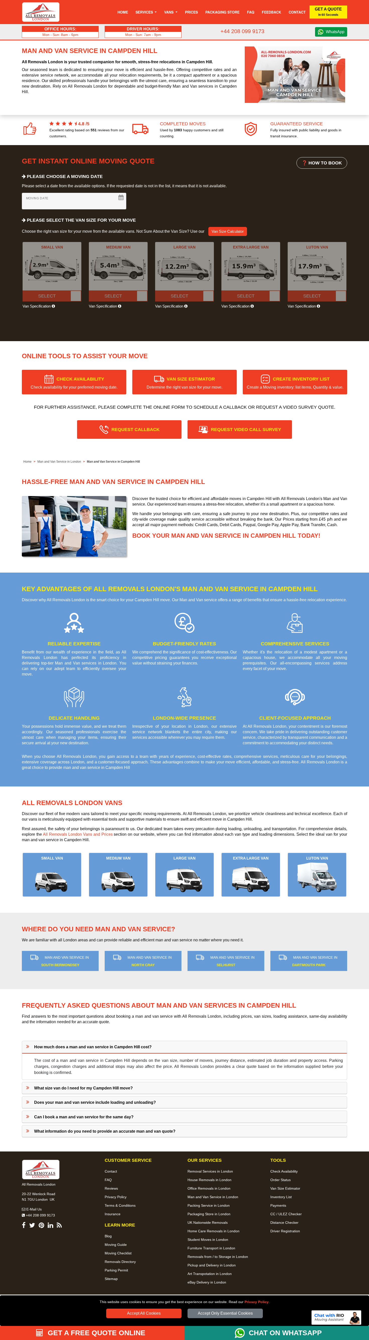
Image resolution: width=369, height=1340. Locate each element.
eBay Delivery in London (207, 1282)
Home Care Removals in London (213, 1231)
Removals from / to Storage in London (218, 1257)
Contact (297, 12)
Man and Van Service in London (59, 461)
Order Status (280, 1180)
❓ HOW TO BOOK (322, 162)
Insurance (112, 1214)
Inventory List (281, 1197)
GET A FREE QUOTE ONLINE (95, 1333)
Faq (250, 12)
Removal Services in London (210, 1171)
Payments (278, 1205)
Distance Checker (284, 1223)
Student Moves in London (208, 1240)
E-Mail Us (33, 1209)
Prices (191, 12)
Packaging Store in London (209, 1214)
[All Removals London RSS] (59, 1226)
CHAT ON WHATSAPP (285, 1333)
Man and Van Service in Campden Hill (113, 461)
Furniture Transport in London (211, 1248)
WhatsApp (335, 32)
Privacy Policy (256, 1302)
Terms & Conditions (120, 1205)
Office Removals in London (209, 1188)
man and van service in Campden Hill (96, 767)
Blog (108, 1236)
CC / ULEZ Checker (286, 1214)
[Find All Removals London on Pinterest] (41, 1226)
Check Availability (284, 1171)
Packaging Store (222, 12)
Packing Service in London (209, 1205)
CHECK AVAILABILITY (74, 383)
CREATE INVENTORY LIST (295, 383)
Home (122, 12)
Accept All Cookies (144, 1313)
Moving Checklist (118, 1253)
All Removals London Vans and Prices (78, 834)
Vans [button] (169, 12)
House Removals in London (209, 1180)
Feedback (271, 12)
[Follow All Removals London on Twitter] (32, 1226)
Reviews (111, 1188)
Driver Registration (285, 1231)
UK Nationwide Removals (208, 1223)
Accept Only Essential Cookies (225, 1313)
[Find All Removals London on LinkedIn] (50, 1226)
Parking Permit (116, 1270)
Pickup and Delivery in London (212, 1265)
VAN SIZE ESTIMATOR (184, 383)
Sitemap (111, 1279)
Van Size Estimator (285, 1188)
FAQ (108, 1180)
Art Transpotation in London (210, 1274)
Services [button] (145, 12)
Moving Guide (116, 1245)
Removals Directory (120, 1262)
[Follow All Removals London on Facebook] (24, 1226)
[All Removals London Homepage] (41, 12)
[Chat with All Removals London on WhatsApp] (242, 1333)
